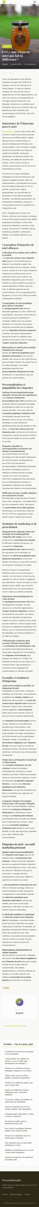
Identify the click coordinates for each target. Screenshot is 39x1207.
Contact (27, 1194)
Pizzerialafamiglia (11, 1180)
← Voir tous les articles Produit (14, 1026)
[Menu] (34, 2)
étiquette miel (9, 131)
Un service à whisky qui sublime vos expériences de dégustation (18, 1100)
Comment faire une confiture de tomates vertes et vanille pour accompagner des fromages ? (17, 1061)
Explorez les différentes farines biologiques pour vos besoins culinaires (17, 1092)
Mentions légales (16, 1194)
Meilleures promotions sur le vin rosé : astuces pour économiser (19, 1151)
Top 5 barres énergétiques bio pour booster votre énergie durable (18, 1129)
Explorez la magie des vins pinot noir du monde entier (19, 1158)
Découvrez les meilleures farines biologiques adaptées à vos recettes (18, 1069)
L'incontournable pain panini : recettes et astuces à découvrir (19, 1115)
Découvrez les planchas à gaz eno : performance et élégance (18, 1137)
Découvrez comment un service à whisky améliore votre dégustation (18, 1108)
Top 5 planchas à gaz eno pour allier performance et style (18, 1144)
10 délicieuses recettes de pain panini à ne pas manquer (19, 1052)
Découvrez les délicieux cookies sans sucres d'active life (19, 1084)
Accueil (4, 73)
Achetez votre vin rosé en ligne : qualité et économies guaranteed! (17, 1076)
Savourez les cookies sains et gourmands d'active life (16, 1122)
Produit (7, 46)
